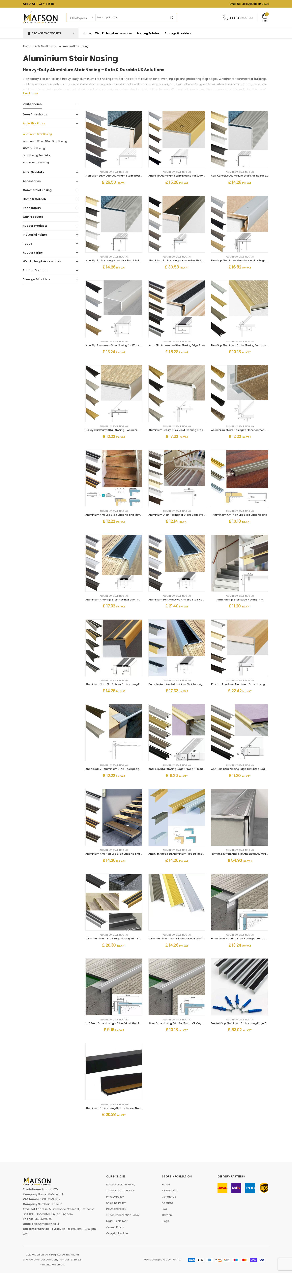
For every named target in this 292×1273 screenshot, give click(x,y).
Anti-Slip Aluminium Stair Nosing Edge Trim (177, 345)
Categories (32, 104)
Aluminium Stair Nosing (37, 134)
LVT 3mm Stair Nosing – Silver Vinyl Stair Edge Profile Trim (122, 1023)
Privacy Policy (115, 1197)
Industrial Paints (35, 235)
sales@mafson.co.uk (46, 1224)
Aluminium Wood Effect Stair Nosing (45, 141)
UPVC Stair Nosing (34, 148)
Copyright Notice (117, 1233)
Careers (167, 1215)
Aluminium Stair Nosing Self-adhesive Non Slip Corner (120, 1108)
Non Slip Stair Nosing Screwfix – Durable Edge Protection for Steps (128, 260)
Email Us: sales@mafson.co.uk (249, 4)
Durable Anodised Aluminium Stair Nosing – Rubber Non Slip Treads (192, 684)
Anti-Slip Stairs (44, 46)
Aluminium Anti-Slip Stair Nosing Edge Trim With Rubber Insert (125, 599)
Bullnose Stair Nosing (36, 162)
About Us (29, 4)
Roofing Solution (148, 33)
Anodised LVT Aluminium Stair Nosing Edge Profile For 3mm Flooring (129, 769)
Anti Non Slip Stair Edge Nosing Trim (240, 599)
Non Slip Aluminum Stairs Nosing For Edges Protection (246, 260)
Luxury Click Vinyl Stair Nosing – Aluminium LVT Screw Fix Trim (125, 430)
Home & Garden (34, 199)
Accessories (32, 181)
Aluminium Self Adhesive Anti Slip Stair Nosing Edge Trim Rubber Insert (193, 599)
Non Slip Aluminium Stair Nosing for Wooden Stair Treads (122, 345)
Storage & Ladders (177, 33)
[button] (50, 33)
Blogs (165, 1221)
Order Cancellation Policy (122, 1215)
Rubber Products (35, 226)
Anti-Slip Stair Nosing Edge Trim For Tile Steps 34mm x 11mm (187, 769)
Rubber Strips (33, 253)
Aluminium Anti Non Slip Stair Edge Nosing (240, 515)
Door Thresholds (35, 114)
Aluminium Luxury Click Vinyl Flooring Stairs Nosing (181, 430)
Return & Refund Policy (120, 1184)
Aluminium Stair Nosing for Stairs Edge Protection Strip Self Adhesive (193, 515)
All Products (169, 1190)
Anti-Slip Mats (33, 172)
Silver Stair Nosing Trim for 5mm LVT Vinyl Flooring (181, 1023)
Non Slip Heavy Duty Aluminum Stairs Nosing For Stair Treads (124, 176)
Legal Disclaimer (117, 1221)
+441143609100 (240, 18)
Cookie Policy (115, 1227)
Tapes (27, 244)
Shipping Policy (116, 1203)
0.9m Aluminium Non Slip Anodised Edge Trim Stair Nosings (186, 938)
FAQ (164, 1209)
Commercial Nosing (37, 190)
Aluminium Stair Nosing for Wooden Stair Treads (179, 260)
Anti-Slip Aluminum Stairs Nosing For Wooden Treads (183, 176)
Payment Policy (116, 1209)
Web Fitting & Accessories (114, 33)
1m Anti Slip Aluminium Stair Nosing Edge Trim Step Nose (247, 1023)
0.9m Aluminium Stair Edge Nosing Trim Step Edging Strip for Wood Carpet (134, 938)
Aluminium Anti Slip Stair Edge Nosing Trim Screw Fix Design (123, 515)
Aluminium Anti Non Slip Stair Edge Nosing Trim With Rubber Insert (128, 854)
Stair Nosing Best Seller (37, 155)
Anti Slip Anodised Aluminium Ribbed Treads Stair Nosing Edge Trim (192, 854)
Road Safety (32, 208)
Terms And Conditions (120, 1190)
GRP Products (33, 217)
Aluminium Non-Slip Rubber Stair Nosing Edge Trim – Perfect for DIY (129, 684)
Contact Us (46, 4)
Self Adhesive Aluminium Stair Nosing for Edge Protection (248, 176)
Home (87, 33)
